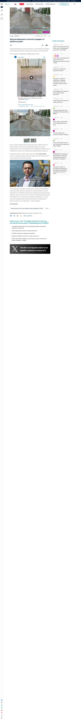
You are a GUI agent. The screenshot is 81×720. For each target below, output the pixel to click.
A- (43, 45)
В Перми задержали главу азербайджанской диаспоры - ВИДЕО (61, 112)
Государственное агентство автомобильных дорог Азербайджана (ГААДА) (27, 208)
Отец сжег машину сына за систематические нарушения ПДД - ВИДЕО (61, 144)
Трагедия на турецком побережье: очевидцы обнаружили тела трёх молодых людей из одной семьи (60, 82)
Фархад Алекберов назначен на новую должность (25, 236)
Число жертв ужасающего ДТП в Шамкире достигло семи (60, 123)
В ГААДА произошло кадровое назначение (23, 233)
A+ (47, 45)
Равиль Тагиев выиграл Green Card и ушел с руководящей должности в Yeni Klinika (61, 48)
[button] (57, 4)
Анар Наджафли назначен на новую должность (24, 230)
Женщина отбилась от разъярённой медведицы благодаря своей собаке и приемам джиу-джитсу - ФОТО (60, 170)
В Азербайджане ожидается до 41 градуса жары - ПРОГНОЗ (61, 93)
